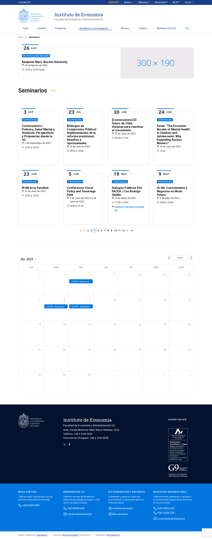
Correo (189, 2)
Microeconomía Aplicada (36, 56)
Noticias (125, 28)
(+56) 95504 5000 (76, 508)
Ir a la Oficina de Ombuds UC (171, 518)
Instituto (41, 28)
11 (119, 230)
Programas (62, 28)
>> (131, 230)
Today (180, 258)
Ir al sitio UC (24, 2)
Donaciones (160, 2)
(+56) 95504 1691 (166, 508)
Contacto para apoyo (122, 508)
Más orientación (120, 514)
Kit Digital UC (113, 535)
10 (115, 230)
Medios (129, 2)
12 (123, 230)
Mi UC (175, 2)
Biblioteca (143, 2)
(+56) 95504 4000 (31, 505)
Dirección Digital (69, 535)
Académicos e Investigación (95, 28)
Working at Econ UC (166, 28)
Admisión (113, 2)
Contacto (142, 28)
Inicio (25, 28)
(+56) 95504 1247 (166, 513)
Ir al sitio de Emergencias (79, 514)
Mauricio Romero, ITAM (90, 281)
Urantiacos (41, 535)
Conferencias (30, 120)
